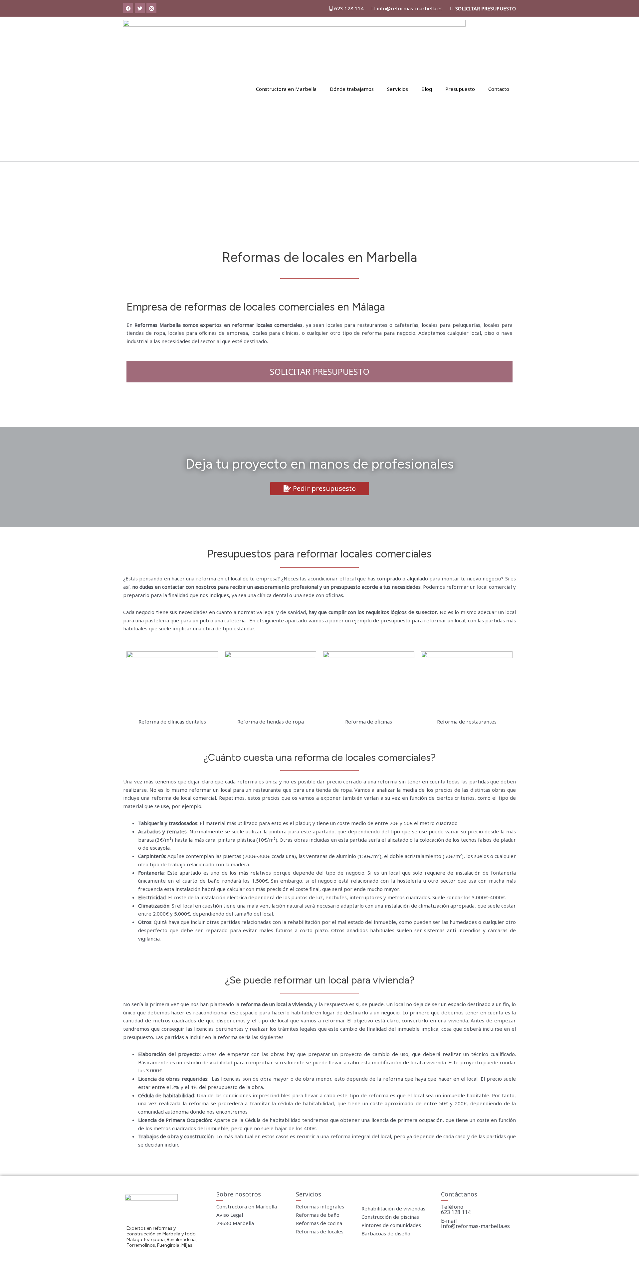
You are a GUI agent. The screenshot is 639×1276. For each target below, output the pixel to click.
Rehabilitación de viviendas (393, 1208)
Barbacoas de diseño (385, 1233)
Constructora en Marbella (286, 89)
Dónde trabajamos (352, 89)
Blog (426, 89)
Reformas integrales (320, 1206)
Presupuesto (460, 89)
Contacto (498, 89)
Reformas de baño (317, 1214)
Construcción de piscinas (390, 1216)
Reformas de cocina (319, 1223)
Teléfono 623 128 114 (456, 1209)
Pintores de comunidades (391, 1225)
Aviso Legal (229, 1214)
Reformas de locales (319, 1231)
